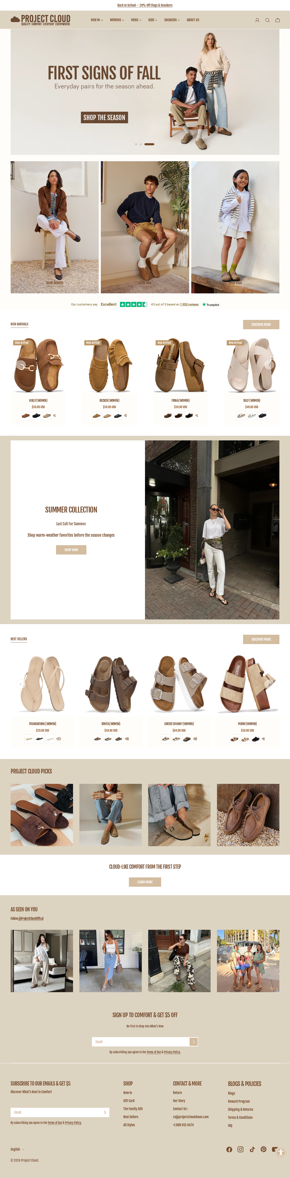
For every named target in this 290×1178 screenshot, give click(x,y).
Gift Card (129, 1101)
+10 (195, 739)
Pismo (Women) (247, 724)
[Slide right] (269, 365)
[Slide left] (21, 365)
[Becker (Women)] (109, 365)
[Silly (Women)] (251, 365)
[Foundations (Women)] (43, 685)
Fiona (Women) (181, 400)
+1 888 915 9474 (183, 1125)
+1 (54, 415)
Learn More (145, 882)
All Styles (129, 1125)
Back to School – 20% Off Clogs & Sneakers (144, 5)
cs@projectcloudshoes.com (191, 1117)
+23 (58, 739)
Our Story (179, 1101)
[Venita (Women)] (111, 685)
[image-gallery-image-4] (248, 815)
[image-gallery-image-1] (42, 815)
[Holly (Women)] (38, 365)
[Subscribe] (194, 1042)
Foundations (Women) (42, 724)
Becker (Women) (109, 400)
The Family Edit (133, 1109)
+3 (125, 415)
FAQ (230, 1125)
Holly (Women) (38, 400)
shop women (54, 283)
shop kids (235, 283)
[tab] (19, 324)
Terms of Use (154, 1052)
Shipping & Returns (240, 1109)
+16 (127, 739)
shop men (144, 283)
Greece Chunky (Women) (179, 724)
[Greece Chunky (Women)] (179, 685)
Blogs (231, 1093)
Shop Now (71, 550)
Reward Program (239, 1101)
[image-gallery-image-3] (179, 815)
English (15, 1149)
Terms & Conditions (240, 1117)
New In (127, 1093)
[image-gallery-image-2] (110, 815)
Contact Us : (180, 1109)
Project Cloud (29, 1160)
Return (177, 1093)
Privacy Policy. (172, 1052)
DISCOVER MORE (261, 324)
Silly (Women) (251, 400)
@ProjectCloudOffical (31, 918)
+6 (263, 739)
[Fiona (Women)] (180, 365)
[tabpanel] (145, 381)
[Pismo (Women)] (247, 685)
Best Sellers (130, 1117)
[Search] (267, 20)
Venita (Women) (110, 724)
